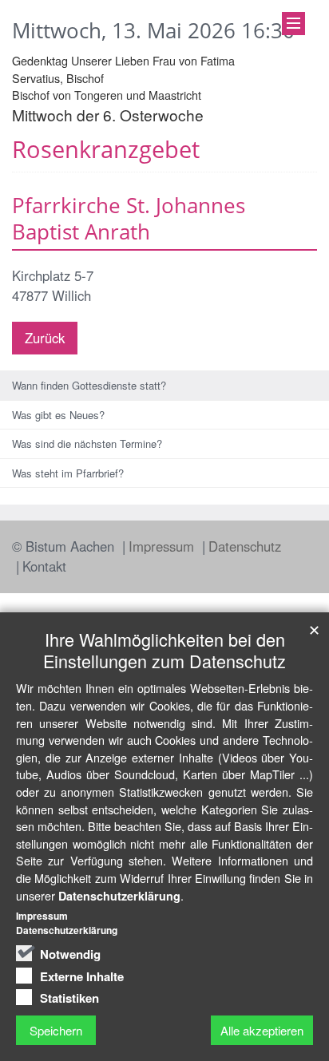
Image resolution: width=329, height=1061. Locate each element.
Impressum (163, 546)
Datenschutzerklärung (119, 896)
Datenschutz (244, 546)
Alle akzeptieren (261, 1030)
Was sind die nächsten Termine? (87, 443)
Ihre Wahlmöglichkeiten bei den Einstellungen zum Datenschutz (164, 649)
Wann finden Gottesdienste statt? (89, 385)
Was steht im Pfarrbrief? (68, 473)
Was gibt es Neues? (58, 414)
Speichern (56, 1030)
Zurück (45, 337)
